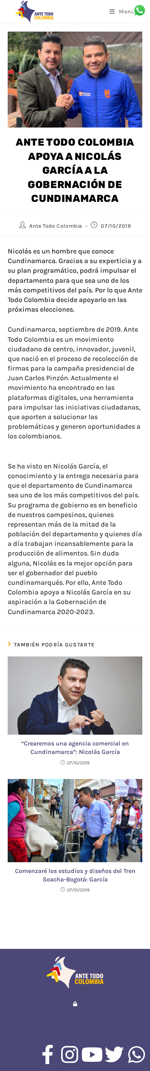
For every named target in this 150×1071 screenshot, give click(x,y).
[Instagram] (69, 1054)
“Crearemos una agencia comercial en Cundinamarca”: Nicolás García (75, 747)
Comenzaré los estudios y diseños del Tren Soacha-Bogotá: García (75, 875)
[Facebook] (47, 1054)
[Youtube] (92, 1054)
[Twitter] (114, 1054)
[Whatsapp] (136, 1054)
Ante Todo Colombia (55, 226)
